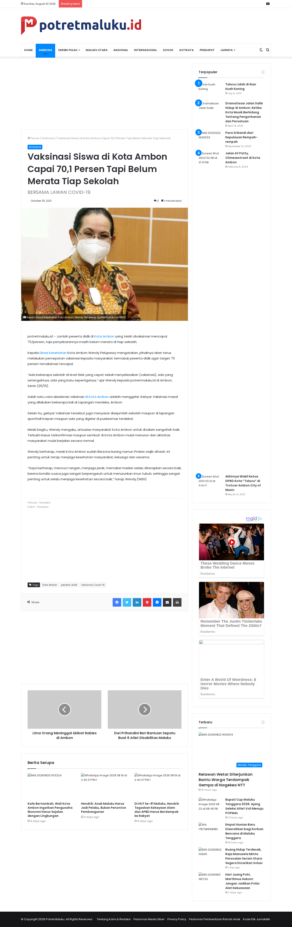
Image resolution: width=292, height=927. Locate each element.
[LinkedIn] (137, 602)
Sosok (168, 50)
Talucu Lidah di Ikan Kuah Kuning (240, 86)
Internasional (145, 50)
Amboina (45, 50)
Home (28, 50)
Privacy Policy (176, 919)
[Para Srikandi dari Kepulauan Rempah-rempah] (210, 139)
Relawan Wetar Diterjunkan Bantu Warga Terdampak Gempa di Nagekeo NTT (226, 780)
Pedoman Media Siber (149, 919)
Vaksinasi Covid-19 (93, 585)
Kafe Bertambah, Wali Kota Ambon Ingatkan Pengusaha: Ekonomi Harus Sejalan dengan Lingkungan (50, 809)
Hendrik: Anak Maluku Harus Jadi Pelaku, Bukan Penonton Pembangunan (103, 807)
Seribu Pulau (67, 50)
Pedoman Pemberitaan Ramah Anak (214, 919)
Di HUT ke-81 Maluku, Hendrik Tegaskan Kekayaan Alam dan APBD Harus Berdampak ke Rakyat (156, 809)
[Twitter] (127, 602)
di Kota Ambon (97, 396)
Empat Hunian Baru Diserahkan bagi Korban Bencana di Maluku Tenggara (244, 831)
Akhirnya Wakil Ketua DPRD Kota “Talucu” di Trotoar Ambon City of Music (243, 483)
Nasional (121, 50)
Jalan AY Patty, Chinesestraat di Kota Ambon (242, 157)
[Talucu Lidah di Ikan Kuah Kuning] (210, 90)
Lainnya (227, 50)
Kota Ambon (104, 336)
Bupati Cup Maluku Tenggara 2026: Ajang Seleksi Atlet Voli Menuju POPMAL (244, 806)
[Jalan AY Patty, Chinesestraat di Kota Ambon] (210, 311)
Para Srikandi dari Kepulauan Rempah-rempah (241, 137)
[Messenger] (157, 602)
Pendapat (207, 50)
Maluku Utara (97, 50)
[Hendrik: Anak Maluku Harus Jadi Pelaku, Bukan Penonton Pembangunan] (104, 786)
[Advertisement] (104, 93)
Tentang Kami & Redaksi (114, 919)
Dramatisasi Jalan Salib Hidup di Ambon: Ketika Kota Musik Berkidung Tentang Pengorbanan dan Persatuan (244, 112)
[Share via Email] (167, 602)
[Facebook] (117, 602)
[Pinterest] (147, 602)
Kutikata (186, 50)
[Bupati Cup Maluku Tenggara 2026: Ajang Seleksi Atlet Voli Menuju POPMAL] (210, 805)
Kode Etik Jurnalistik (256, 919)
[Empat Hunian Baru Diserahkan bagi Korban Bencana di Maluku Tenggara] (210, 830)
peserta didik (69, 585)
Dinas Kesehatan (53, 352)
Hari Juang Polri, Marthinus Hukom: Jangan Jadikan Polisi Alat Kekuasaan (242, 881)
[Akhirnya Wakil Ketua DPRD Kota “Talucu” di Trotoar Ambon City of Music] (210, 482)
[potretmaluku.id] (81, 25)
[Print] (177, 602)
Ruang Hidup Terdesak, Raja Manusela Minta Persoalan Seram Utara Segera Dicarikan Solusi (244, 856)
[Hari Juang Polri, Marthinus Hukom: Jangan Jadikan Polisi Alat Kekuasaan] (210, 880)
